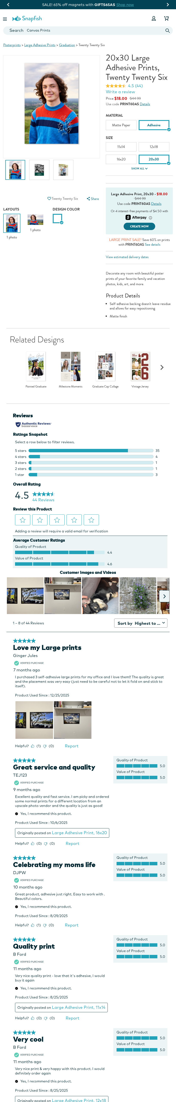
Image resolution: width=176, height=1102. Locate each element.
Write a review (120, 91)
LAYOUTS (11, 209)
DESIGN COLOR (66, 209)
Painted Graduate (36, 386)
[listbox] (139, 126)
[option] (15, 172)
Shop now (125, 4)
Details (145, 104)
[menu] (92, 198)
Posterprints (12, 45)
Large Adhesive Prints (39, 45)
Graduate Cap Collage (105, 386)
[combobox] (88, 30)
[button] (5, 18)
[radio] (57, 218)
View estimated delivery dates (127, 257)
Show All (137, 169)
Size (109, 138)
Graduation (67, 45)
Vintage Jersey (140, 386)
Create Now (139, 226)
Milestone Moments (70, 386)
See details (152, 244)
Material (114, 115)
